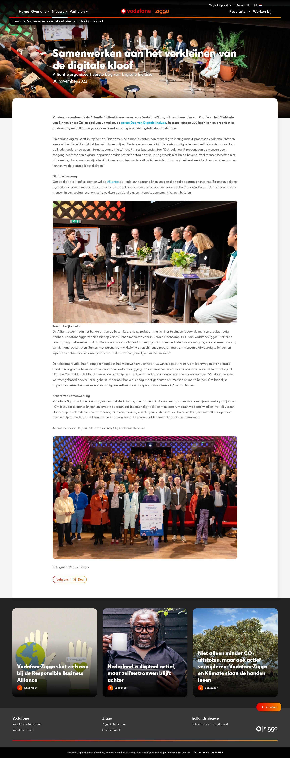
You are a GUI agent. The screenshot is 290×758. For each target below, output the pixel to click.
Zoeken (241, 5)
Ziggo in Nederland (114, 724)
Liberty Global (111, 730)
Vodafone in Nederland (26, 724)
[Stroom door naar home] (145, 11)
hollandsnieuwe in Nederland (210, 724)
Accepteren (201, 752)
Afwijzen (217, 752)
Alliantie (113, 182)
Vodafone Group (22, 730)
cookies (100, 752)
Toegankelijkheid (218, 5)
